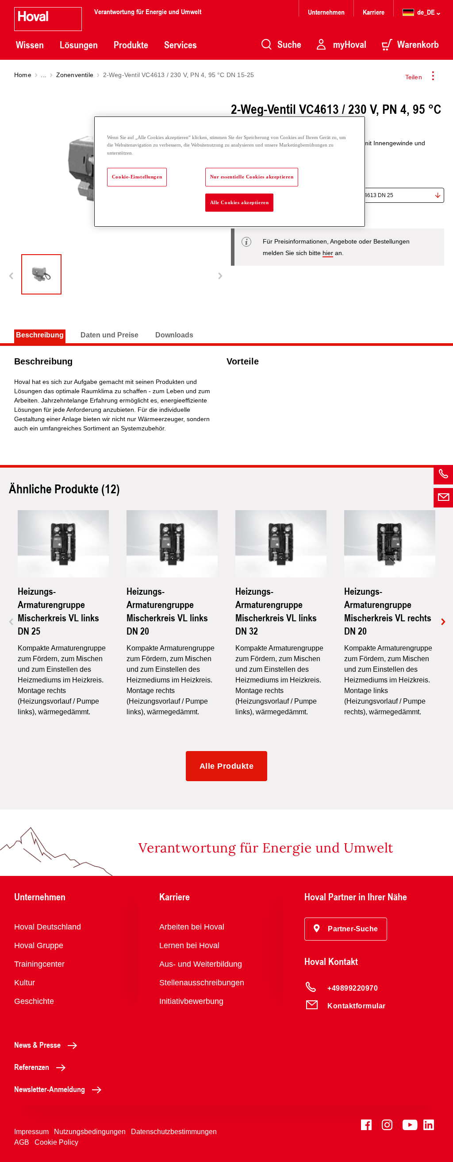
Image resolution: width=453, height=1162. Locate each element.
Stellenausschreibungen (201, 982)
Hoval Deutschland (47, 926)
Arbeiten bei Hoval (191, 926)
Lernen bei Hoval (189, 945)
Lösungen (79, 44)
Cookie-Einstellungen (137, 176)
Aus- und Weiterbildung (200, 964)
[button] (345, 929)
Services (180, 44)
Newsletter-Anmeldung (49, 1089)
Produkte (131, 44)
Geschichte (34, 1001)
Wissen (30, 44)
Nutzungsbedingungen (90, 1131)
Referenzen (31, 1067)
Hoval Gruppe (38, 945)
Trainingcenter (39, 964)
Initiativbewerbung (191, 1001)
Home (22, 74)
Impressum (31, 1131)
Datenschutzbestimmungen (174, 1131)
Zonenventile (74, 74)
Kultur (24, 982)
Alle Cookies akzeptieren (239, 202)
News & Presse (37, 1044)
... (43, 74)
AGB (21, 1142)
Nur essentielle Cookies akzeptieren (252, 176)
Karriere (373, 12)
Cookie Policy (56, 1142)
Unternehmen (326, 12)
